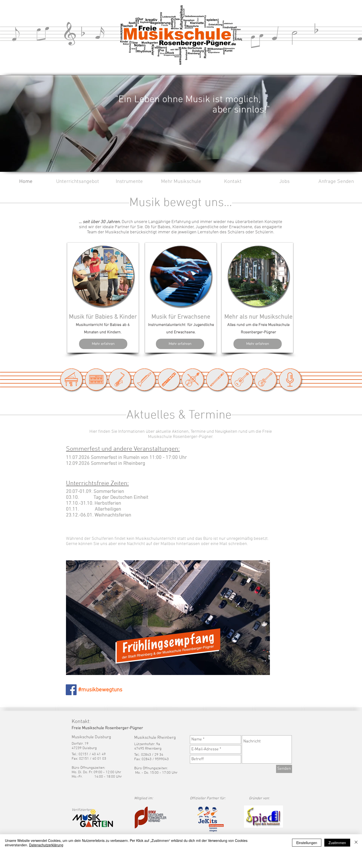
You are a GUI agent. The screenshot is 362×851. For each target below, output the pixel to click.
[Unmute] (81, 668)
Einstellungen (306, 842)
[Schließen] (356, 842)
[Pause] (72, 668)
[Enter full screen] (263, 668)
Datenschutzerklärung (46, 844)
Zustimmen (337, 842)
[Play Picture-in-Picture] (255, 668)
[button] (77, 181)
